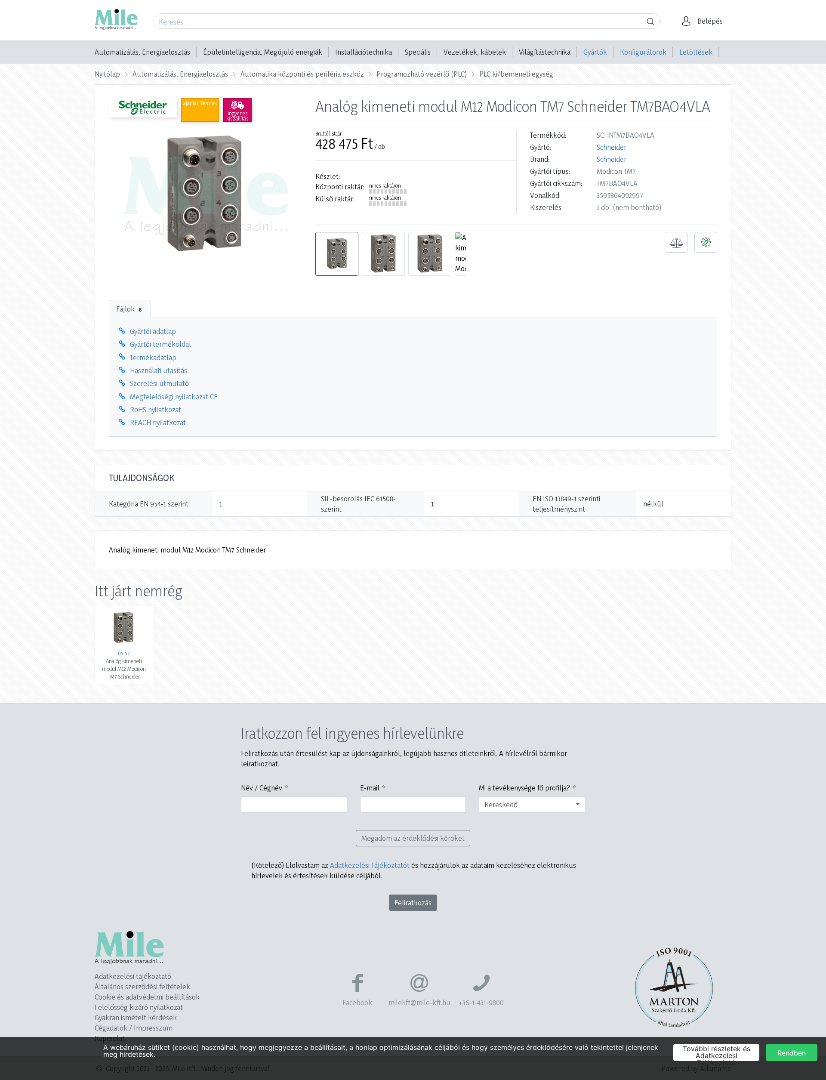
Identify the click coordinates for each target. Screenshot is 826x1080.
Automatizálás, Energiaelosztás (142, 51)
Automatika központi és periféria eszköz (302, 73)
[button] (704, 21)
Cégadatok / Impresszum (134, 1027)
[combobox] (532, 804)
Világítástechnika (544, 51)
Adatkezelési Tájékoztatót (370, 865)
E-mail (369, 787)
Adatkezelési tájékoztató (133, 976)
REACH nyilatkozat (158, 422)
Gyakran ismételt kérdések (136, 1017)
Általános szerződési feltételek (142, 986)
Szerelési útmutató (159, 383)
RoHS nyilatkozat (155, 409)
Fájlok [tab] (129, 308)
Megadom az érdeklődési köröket (413, 837)
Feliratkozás (413, 902)
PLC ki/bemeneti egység (516, 73)
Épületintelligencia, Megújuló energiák (262, 51)
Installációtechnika (363, 51)
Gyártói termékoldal (160, 344)
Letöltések (695, 51)
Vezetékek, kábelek (475, 51)
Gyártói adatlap (153, 331)
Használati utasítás (158, 370)
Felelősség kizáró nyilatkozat (139, 1007)
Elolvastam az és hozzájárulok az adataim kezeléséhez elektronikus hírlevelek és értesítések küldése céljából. (413, 870)
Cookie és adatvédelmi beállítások (147, 996)
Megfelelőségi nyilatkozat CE (174, 396)
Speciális (418, 51)
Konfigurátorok (643, 51)
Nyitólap (107, 73)
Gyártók (595, 51)
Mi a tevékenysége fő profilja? (524, 787)
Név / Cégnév (261, 787)
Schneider (611, 146)
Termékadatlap (153, 357)
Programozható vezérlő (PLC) (421, 73)
